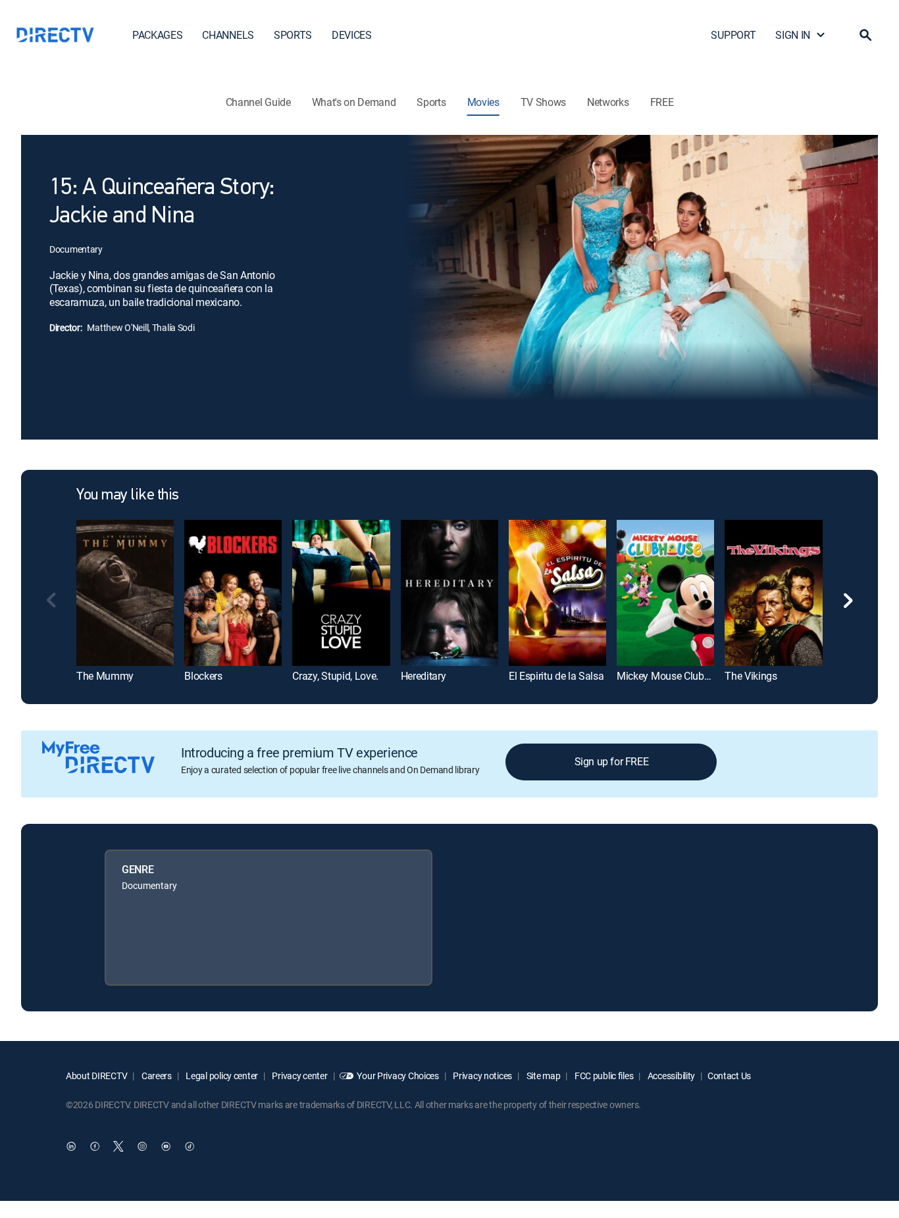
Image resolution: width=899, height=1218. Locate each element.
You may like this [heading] (127, 495)
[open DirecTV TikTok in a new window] (189, 1146)
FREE (662, 102)
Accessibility (670, 1075)
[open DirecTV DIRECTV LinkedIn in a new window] (71, 1146)
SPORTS (293, 35)
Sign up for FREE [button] (612, 761)
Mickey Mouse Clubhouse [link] (674, 676)
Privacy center (299, 1075)
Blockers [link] (203, 676)
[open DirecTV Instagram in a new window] (142, 1146)
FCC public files (603, 1075)
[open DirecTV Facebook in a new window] (95, 1146)
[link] (125, 592)
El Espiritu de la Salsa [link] (556, 676)
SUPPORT (733, 35)
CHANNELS (227, 35)
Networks (608, 102)
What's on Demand (354, 102)
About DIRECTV (96, 1075)
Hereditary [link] (423, 676)
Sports (431, 102)
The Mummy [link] (105, 676)
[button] (865, 35)
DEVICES (352, 35)
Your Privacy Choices (397, 1075)
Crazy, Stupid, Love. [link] (335, 676)
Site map (542, 1075)
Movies (483, 102)
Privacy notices (482, 1075)
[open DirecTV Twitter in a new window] (118, 1146)
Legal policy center (221, 1075)
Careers (156, 1075)
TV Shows (543, 102)
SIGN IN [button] (792, 35)
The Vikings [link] (751, 676)
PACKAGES (157, 35)
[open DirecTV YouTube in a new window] (166, 1146)
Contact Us (729, 1075)
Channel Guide (258, 102)
